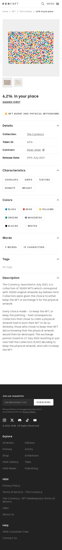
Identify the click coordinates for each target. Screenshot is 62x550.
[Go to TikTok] (27, 420)
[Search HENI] (43, 4)
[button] (43, 150)
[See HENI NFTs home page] (21, 3)
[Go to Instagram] (4, 420)
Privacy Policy (29, 412)
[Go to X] (12, 420)
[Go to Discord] (20, 420)
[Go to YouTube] (35, 420)
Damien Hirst (11, 102)
